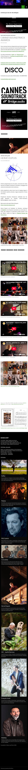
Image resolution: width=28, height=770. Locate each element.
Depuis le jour (20, 54)
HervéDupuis (4, 133)
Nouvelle (8, 35)
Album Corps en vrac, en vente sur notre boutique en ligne (10, 386)
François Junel (5, 698)
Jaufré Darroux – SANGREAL (7, 454)
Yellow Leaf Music (5, 7)
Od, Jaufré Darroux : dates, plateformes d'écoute (11, 442)
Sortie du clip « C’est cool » (6, 451)
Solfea (3, 476)
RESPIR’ (4, 210)
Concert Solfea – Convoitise (6, 453)
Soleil (13, 54)
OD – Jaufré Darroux (7, 652)
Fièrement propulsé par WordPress (7, 768)
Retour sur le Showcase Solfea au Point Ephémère (11, 449)
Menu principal (26, 7)
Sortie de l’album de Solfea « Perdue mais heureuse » (11, 450)
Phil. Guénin (5, 538)
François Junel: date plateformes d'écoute (9, 441)
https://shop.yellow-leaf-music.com (17, 404)
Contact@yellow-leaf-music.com (8, 79)
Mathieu (4, 738)
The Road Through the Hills (16, 56)
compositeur (10, 249)
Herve (15, 249)
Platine (3, 501)
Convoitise (4, 560)
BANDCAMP (5, 438)
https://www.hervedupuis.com (8, 205)
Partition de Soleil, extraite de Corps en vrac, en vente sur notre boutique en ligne (14, 428)
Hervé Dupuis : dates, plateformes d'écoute (10, 444)
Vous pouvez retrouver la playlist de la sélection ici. (12, 51)
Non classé (3, 35)
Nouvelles (13, 35)
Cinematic (23, 49)
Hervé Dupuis (9, 158)
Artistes (2, 155)
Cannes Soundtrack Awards (13, 38)
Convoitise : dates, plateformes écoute (9, 440)
